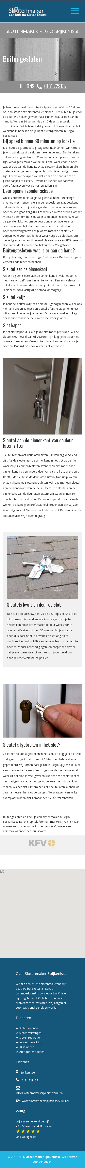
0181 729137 (28, 1080)
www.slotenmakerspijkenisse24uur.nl (44, 1101)
